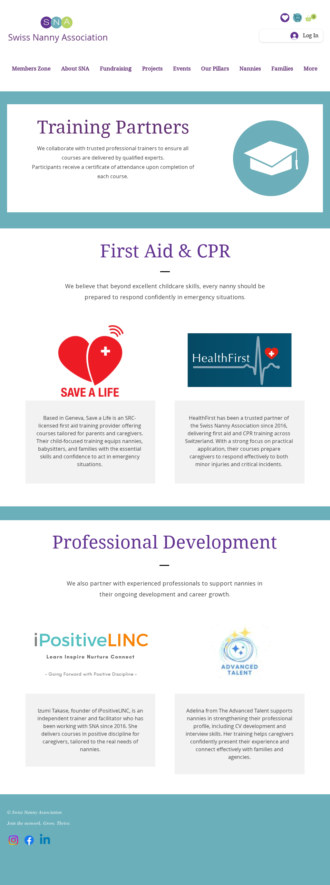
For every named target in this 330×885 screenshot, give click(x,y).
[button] (310, 17)
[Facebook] (29, 840)
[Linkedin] (45, 840)
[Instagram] (13, 840)
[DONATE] (284, 17)
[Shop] (297, 17)
